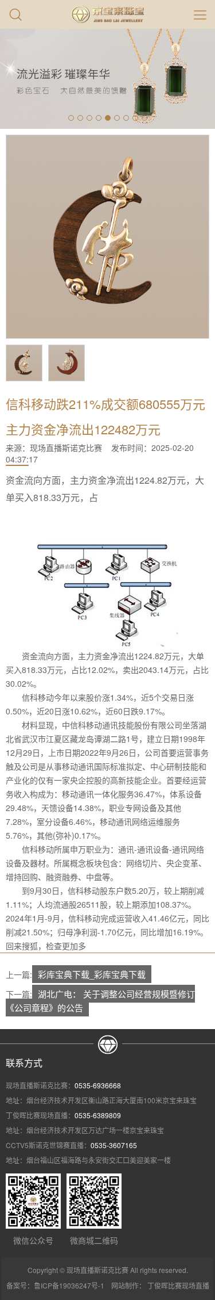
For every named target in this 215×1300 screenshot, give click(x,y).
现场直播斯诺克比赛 (66, 447)
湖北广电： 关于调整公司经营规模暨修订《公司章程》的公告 (100, 1001)
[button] (71, 118)
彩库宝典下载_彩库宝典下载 (92, 974)
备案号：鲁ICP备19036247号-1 (55, 1285)
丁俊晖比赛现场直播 (178, 1285)
